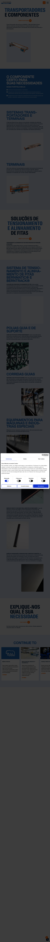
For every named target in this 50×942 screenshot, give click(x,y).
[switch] (19, 481)
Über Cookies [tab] (41, 458)
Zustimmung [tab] (9, 458)
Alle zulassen (41, 486)
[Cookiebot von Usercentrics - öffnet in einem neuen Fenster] (43, 455)
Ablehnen (9, 486)
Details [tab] (25, 458)
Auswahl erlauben (25, 486)
